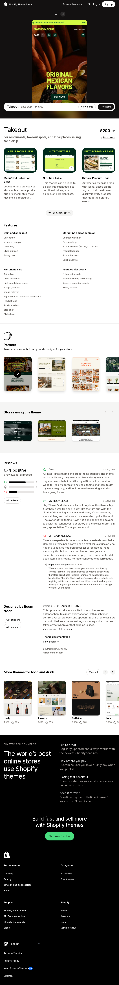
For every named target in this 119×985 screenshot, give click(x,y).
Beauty (7, 879)
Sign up (108, 4)
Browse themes (71, 4)
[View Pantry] (86, 374)
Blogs (7, 927)
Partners (65, 916)
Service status (68, 927)
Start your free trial (59, 836)
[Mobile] (62, 14)
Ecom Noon (109, 137)
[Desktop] (56, 14)
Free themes (67, 879)
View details (50, 629)
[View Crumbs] (52, 374)
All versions (65, 629)
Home (7, 890)
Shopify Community (14, 922)
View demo (87, 106)
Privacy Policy (11, 960)
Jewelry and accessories (17, 884)
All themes (12, 627)
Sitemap (8, 976)
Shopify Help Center (15, 910)
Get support (13, 619)
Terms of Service (13, 953)
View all (93, 672)
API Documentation (14, 916)
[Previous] (105, 412)
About (63, 910)
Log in (96, 4)
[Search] (88, 4)
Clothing (8, 873)
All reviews (12, 500)
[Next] (112, 412)
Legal (63, 922)
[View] (18, 431)
